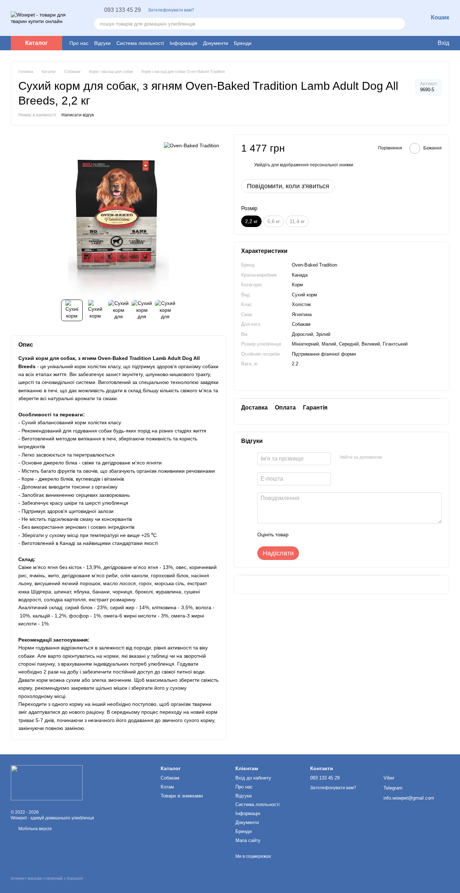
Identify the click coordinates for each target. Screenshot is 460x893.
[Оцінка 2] (312, 535)
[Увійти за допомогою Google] (401, 457)
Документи (215, 43)
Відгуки (102, 43)
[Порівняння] (409, 43)
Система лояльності (140, 43)
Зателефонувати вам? (171, 10)
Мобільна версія (34, 828)
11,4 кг (297, 221)
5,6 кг (273, 221)
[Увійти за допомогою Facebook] (390, 457)
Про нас (78, 43)
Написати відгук (77, 114)
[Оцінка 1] (300, 535)
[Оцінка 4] (335, 535)
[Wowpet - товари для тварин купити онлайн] (47, 782)
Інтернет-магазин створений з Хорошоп (47, 878)
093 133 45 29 (122, 10)
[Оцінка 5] (346, 535)
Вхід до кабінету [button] (253, 778)
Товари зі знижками (182, 796)
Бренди (243, 43)
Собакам (170, 778)
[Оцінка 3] (323, 535)
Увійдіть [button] (262, 165)
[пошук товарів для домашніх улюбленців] (399, 23)
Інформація (183, 43)
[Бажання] (395, 43)
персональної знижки (331, 165)
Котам (167, 787)
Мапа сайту (248, 840)
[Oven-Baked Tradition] (191, 145)
